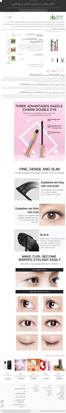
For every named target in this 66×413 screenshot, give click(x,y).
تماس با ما (50, 392)
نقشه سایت (50, 394)
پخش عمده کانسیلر (7, 24)
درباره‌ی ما (49, 395)
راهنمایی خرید (48, 390)
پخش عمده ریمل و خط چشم (37, 26)
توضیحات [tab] (61, 71)
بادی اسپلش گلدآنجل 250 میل (8, 50)
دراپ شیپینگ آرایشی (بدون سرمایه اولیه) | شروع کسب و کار (20, 411)
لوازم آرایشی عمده (27, 24)
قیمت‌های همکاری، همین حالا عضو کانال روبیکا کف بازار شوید (36, 10)
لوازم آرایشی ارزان (17, 24)
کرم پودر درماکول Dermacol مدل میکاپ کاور (59, 376)
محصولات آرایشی (60, 22)
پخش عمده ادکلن (51, 22)
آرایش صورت (61, 387)
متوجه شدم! (22, 10)
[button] (10, 36)
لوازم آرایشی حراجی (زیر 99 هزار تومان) (24, 22)
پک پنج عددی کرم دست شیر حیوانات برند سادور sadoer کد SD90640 (20, 377)
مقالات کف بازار (10, 22)
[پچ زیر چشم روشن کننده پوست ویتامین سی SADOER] (33, 365)
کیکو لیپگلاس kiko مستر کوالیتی (8, 59)
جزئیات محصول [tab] (54, 71)
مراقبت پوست (61, 392)
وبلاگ (12, 26)
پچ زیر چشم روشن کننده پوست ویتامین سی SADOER (33, 376)
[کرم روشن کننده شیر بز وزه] (7, 365)
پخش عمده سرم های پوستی (22, 26)
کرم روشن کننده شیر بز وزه (7, 375)
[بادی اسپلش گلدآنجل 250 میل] (13, 49)
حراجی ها (62, 395)
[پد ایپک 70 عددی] (46, 365)
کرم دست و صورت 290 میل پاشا (8, 41)
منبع (64, 100)
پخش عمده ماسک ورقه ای (58, 29)
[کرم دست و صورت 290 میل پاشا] (13, 41)
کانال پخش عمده (33, 4)
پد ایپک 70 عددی (46, 375)
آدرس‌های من (36, 391)
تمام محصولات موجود (59, 24)
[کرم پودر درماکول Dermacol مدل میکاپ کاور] (59, 365)
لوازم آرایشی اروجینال (40, 22)
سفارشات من (36, 389)
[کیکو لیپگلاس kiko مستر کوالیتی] (13, 58)
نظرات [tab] (47, 71)
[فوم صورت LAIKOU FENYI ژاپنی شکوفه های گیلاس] (18, 35)
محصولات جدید (61, 397)
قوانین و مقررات (61, 399)
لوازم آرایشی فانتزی (48, 24)
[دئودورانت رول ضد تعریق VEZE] (20, 35)
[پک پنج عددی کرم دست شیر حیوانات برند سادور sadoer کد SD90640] (20, 365)
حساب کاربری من (35, 387)
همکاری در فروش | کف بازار (47, 388)
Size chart (20, 54)
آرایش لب (62, 389)
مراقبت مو (47, 26)
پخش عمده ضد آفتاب (37, 24)
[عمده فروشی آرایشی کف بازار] (57, 17)
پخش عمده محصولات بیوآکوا (58, 26)
